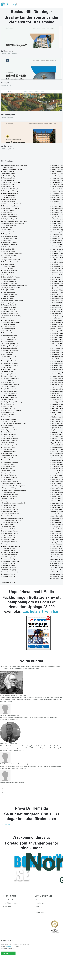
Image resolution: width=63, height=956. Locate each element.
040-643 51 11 (9, 946)
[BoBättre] (38, 633)
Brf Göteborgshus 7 (9, 114)
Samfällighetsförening (11, 903)
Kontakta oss (40, 903)
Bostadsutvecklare (10, 900)
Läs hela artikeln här (40, 611)
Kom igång (6, 825)
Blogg (37, 906)
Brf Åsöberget (6, 146)
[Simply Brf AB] (11, 4)
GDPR (38, 909)
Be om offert (8, 953)
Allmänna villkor (40, 912)
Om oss (38, 900)
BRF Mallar (8, 906)
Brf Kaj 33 (5, 83)
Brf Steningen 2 (7, 51)
